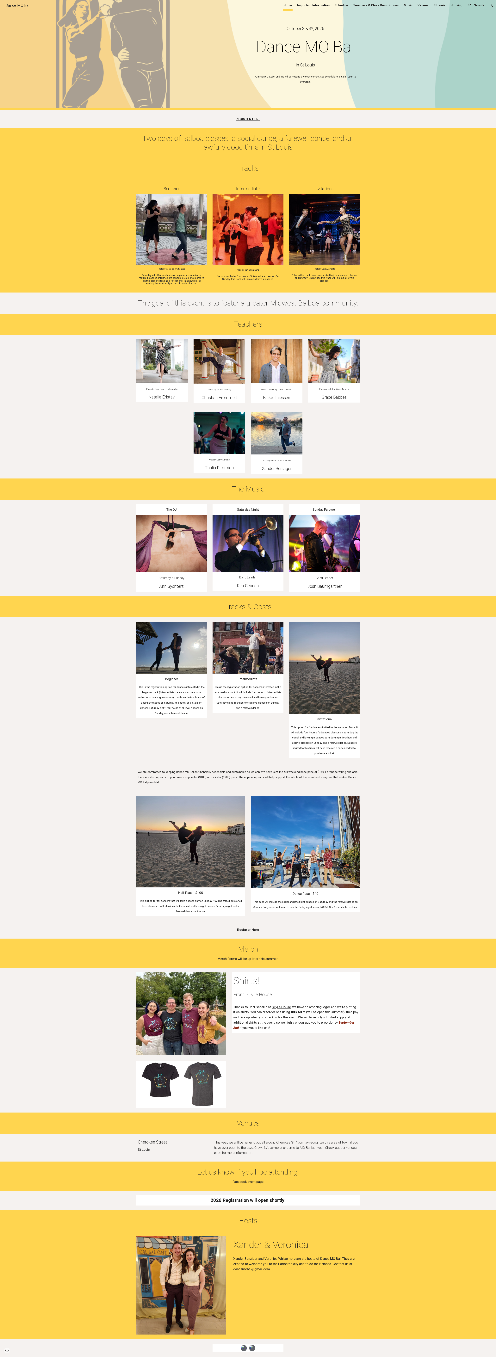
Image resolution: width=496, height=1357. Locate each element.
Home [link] (287, 5)
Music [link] (408, 5)
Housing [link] (456, 5)
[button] (491, 5)
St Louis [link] (439, 5)
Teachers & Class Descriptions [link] (376, 5)
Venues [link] (423, 5)
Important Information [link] (313, 5)
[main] (305, 28)
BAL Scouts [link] (476, 5)
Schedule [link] (341, 5)
